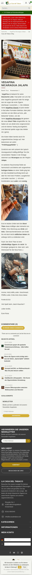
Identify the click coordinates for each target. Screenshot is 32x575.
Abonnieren (16, 415)
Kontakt (16, 465)
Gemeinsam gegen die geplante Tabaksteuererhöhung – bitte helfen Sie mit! (17, 347)
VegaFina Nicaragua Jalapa (18, 31)
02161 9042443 (10, 511)
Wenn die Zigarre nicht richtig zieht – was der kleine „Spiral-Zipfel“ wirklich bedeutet (16, 359)
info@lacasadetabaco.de (13, 517)
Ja (19, 567)
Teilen (23, 76)
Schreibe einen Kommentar (13, 328)
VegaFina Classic (12, 108)
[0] (30, 3)
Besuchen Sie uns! (16, 471)
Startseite (4, 31)
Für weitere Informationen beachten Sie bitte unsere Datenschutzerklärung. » (16, 570)
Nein (24, 567)
